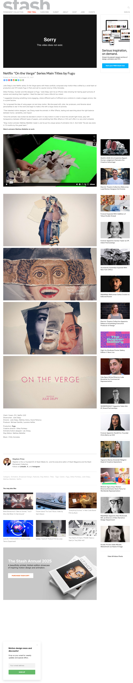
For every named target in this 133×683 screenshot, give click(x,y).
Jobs (83, 12)
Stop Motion (44, 477)
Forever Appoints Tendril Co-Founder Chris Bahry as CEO (114, 434)
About (65, 12)
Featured (36, 477)
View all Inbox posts (115, 556)
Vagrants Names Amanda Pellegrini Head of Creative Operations (113, 461)
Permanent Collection (13, 12)
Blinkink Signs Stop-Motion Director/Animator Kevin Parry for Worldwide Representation (113, 489)
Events (92, 12)
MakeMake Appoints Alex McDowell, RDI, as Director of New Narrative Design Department (114, 518)
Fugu (14, 426)
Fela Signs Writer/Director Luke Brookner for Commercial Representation (112, 379)
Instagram (36, 467)
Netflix (19, 479)
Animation (14, 477)
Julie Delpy (86, 477)
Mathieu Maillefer (9, 479)
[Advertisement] (115, 107)
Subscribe (44, 12)
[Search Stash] (128, 7)
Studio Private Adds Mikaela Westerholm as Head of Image (112, 546)
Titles (52, 477)
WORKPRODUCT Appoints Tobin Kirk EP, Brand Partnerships (114, 407)
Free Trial (32, 12)
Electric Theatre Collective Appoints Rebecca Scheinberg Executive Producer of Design (114, 323)
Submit (56, 12)
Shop (74, 12)
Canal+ (62, 477)
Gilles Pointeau (75, 477)
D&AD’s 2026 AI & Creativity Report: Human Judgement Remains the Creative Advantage (114, 160)
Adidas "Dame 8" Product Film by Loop (49, 539)
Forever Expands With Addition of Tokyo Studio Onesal (113, 215)
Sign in (127, 12)
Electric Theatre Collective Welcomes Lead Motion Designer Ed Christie (115, 188)
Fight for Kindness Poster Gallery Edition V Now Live (113, 351)
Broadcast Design (25, 477)
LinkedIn (23, 467)
